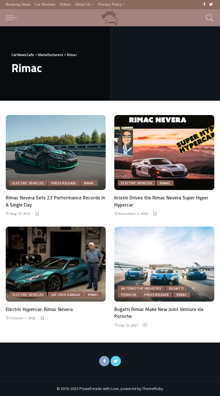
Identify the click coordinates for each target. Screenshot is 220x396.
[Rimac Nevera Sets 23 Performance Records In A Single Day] (56, 152)
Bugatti (176, 288)
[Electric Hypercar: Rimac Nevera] (56, 264)
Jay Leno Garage (65, 294)
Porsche (128, 294)
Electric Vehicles (28, 183)
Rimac (89, 183)
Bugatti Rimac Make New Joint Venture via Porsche (158, 313)
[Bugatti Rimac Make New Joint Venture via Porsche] (164, 264)
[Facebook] (204, 4)
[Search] (208, 17)
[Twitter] (211, 4)
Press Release (63, 183)
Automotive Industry (141, 288)
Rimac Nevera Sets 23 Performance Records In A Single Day (55, 201)
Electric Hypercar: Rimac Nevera (39, 309)
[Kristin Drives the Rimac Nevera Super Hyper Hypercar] (164, 152)
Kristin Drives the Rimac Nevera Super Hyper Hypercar (161, 201)
